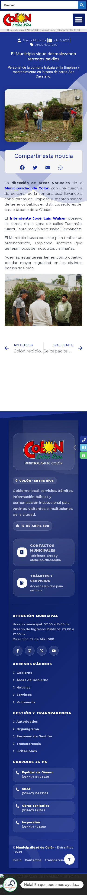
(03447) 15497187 (35, 793)
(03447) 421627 (33, 810)
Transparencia (28, 744)
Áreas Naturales (46, 44)
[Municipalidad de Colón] (43, 451)
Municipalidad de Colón (27, 188)
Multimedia (25, 702)
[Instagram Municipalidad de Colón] (30, 651)
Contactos (33, 860)
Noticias (23, 687)
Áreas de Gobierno (32, 680)
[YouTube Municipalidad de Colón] (54, 651)
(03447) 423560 (34, 826)
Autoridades (27, 721)
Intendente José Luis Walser (38, 218)
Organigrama (27, 729)
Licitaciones (26, 751)
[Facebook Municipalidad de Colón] (18, 651)
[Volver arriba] (69, 859)
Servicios (24, 694)
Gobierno (24, 673)
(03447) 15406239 (35, 776)
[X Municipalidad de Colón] (42, 651)
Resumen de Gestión (34, 736)
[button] (79, 20)
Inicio (17, 860)
